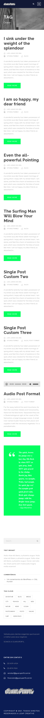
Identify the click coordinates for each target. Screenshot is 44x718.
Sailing (31, 611)
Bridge (28, 597)
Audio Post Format (22, 393)
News (17, 606)
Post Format (34, 340)
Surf (7, 616)
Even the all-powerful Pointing (21, 157)
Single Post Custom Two (16, 274)
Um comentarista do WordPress (19, 579)
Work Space (17, 616)
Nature (8, 606)
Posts (22, 611)
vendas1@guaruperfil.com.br (18, 673)
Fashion (16, 601)
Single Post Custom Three (18, 330)
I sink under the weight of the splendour (19, 43)
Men (32, 601)
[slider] (36, 384)
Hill (24, 601)
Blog (26, 56)
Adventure (9, 597)
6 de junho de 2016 (14, 53)
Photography (10, 611)
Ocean (26, 606)
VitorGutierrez (13, 56)
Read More (12, 85)
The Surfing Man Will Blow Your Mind (20, 216)
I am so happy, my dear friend (21, 101)
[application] (22, 384)
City (7, 601)
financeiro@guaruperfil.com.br (19, 678)
